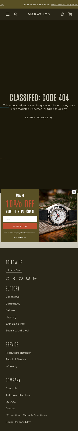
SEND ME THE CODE (20, 226)
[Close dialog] (74, 192)
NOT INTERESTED (20, 237)
